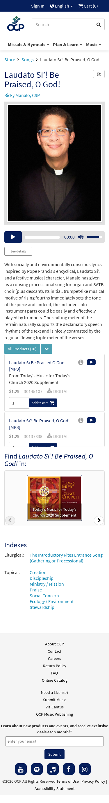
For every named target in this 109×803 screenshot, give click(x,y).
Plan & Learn (66, 44)
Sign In (37, 6)
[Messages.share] (99, 74)
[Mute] (81, 237)
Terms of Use (67, 781)
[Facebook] (69, 769)
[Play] (13, 237)
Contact (54, 651)
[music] (53, 769)
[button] (10, 521)
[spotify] (37, 769)
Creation (38, 572)
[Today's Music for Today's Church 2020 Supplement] (54, 497)
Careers (54, 658)
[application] (54, 237)
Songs (28, 59)
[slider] (91, 235)
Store (9, 59)
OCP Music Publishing (54, 714)
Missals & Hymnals (27, 44)
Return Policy (54, 665)
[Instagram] (85, 769)
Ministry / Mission (47, 584)
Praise (36, 590)
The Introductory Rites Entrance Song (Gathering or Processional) (66, 558)
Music (92, 44)
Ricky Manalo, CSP (22, 95)
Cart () (90, 6)
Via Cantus (55, 707)
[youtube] (21, 769)
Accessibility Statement (55, 788)
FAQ (54, 673)
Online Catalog (54, 680)
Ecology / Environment (52, 601)
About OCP (54, 644)
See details (18, 251)
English (62, 6)
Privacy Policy (93, 781)
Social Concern (44, 595)
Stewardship (42, 607)
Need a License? (54, 692)
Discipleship (41, 578)
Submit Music (54, 699)
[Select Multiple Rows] (46, 349)
